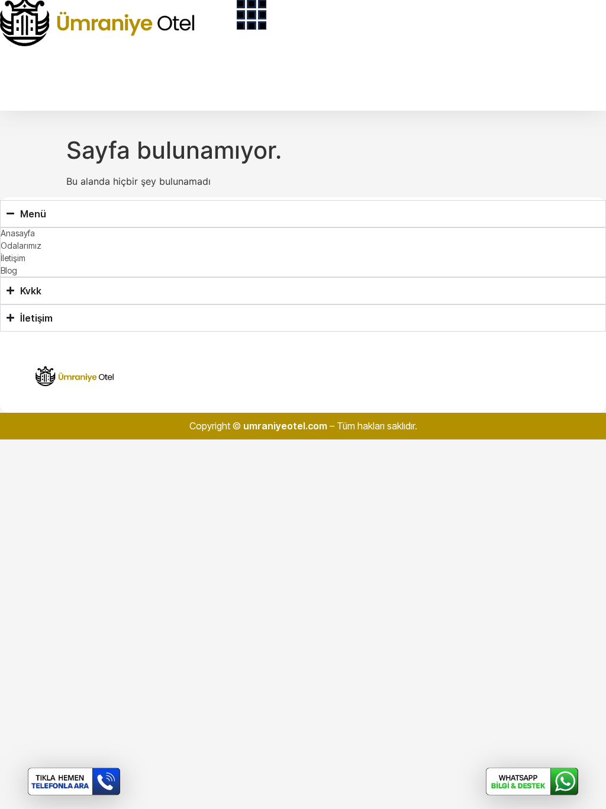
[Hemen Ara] (74, 781)
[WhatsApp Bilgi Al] (532, 781)
